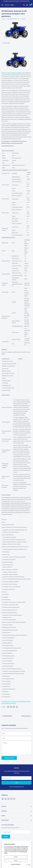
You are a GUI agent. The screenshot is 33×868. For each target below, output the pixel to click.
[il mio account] (27, 5)
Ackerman (6, 701)
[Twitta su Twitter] (14, 707)
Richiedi (6, 836)
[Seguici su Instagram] (8, 799)
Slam (10, 703)
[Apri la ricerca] (24, 5)
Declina (15, 860)
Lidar (17, 701)
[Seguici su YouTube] (14, 799)
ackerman (3, 18)
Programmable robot (23, 701)
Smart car (14, 703)
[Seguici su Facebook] (3, 799)
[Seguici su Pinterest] (11, 799)
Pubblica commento (9, 758)
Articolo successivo (25, 716)
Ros (29, 701)
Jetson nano (13, 701)
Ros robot (4, 703)
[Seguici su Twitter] (5, 799)
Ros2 (7, 703)
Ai (9, 701)
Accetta (15, 856)
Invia (16, 782)
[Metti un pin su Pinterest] (11, 707)
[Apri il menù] (2, 5)
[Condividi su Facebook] (8, 707)
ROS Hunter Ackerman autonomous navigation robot (13, 72)
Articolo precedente (7, 716)
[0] (30, 5)
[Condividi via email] (17, 707)
